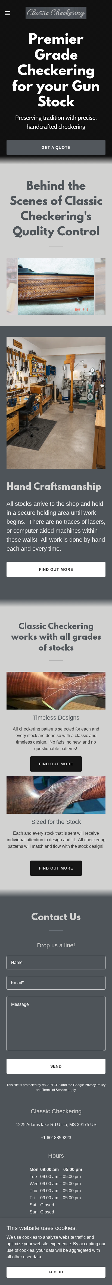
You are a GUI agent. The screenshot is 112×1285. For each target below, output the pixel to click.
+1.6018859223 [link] (56, 1137)
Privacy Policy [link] (95, 1085)
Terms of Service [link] (54, 1090)
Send (56, 1066)
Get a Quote (56, 147)
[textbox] (56, 962)
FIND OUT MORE (56, 764)
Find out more (56, 569)
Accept (55, 1272)
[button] (10, 13)
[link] (56, 13)
